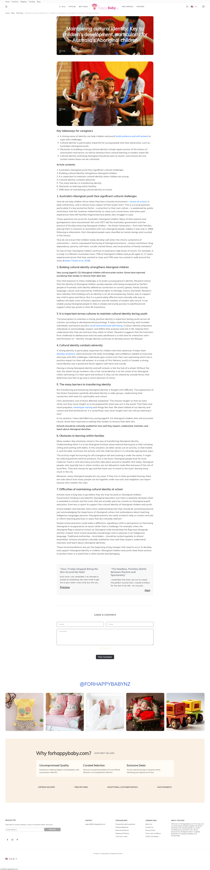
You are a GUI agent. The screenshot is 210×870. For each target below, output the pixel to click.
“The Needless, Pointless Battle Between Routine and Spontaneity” (128, 572)
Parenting (19, 13)
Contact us (149, 827)
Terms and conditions (153, 833)
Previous (65, 587)
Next (147, 590)
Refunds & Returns (122, 830)
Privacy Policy (150, 830)
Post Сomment (105, 657)
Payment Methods (122, 827)
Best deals (83, 7)
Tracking (32, 2)
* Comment (62, 631)
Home (7, 2)
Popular (72, 7)
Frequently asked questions (125, 824)
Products (15, 2)
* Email (110, 624)
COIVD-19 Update (151, 836)
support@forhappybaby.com (95, 824)
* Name (61, 624)
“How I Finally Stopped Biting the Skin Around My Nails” (79, 570)
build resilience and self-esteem (132, 136)
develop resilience (66, 353)
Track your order (121, 836)
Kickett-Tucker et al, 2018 (76, 260)
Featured (140, 7)
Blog (38, 2)
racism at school (138, 201)
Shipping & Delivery (122, 833)
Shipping (23, 2)
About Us (148, 824)
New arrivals (127, 7)
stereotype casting (82, 407)
